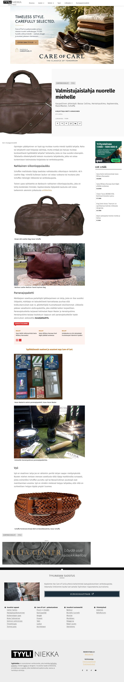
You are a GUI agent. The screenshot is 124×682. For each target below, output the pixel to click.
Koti (3, 143)
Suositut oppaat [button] (13, 607)
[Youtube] (95, 670)
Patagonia (70, 621)
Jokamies (99, 610)
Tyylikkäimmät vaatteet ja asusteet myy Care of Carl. (49, 349)
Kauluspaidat (41, 613)
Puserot (39, 618)
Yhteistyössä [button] (101, 607)
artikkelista (47, 190)
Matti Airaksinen (72, 111)
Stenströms (71, 627)
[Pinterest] (66, 124)
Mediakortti (89, 654)
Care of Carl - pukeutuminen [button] (47, 607)
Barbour (69, 610)
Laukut (39, 624)
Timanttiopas (12, 624)
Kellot (18, 330)
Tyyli (73, 83)
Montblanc (70, 618)
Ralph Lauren (71, 624)
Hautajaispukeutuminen (16, 613)
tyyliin (25, 666)
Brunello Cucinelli (73, 613)
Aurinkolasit (41, 627)
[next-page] (20, 340)
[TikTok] (91, 670)
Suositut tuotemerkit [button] (75, 607)
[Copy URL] (80, 124)
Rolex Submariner (13, 618)
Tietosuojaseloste (89, 662)
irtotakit (46, 610)
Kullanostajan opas (14, 616)
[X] (62, 124)
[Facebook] (57, 124)
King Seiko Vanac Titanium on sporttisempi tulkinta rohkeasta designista (107, 206)
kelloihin (53, 663)
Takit (38, 621)
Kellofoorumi (101, 613)
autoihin (14, 666)
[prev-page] (17, 340)
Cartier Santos (12, 610)
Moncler (69, 616)
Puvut (39, 610)
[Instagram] (87, 670)
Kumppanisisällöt (62, 83)
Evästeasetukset (89, 664)
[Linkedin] (75, 124)
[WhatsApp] (71, 124)
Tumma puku (11, 627)
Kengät (39, 616)
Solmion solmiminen (14, 621)
